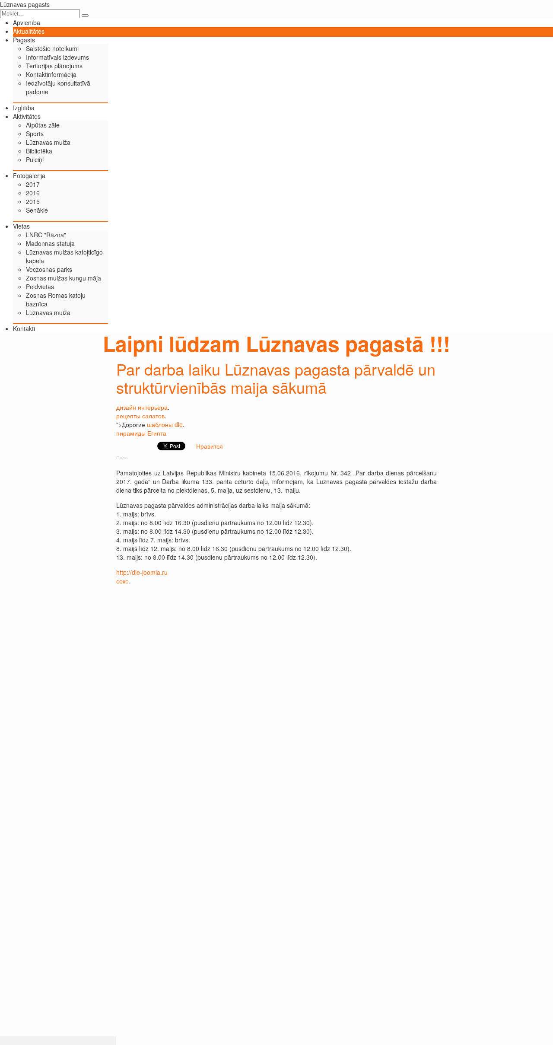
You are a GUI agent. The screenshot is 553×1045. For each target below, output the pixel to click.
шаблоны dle (165, 424)
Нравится (209, 446)
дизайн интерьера (142, 407)
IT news (122, 457)
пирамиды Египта (141, 433)
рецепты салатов (140, 415)
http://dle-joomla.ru (142, 572)
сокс (122, 581)
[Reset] (85, 15)
